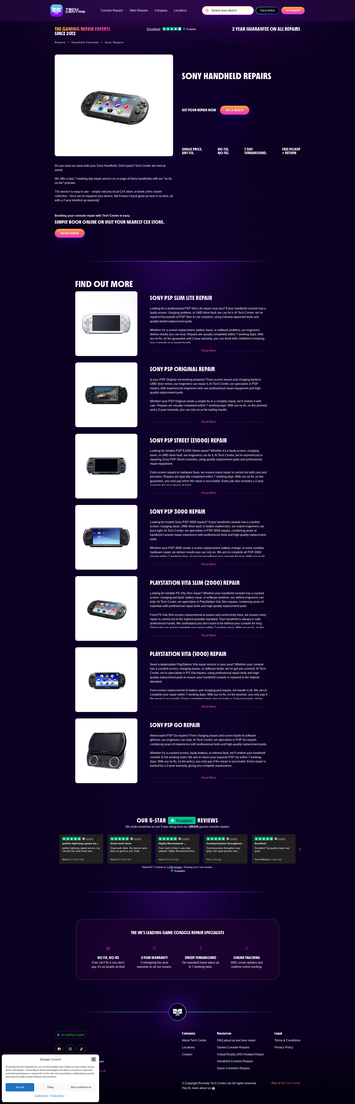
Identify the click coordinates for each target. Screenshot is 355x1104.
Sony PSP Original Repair (182, 369)
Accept (20, 1087)
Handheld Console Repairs (235, 1061)
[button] (93, 1059)
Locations (188, 1047)
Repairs (60, 42)
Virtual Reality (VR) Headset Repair (240, 1054)
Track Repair (267, 10)
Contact (187, 1054)
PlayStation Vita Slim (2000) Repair (195, 583)
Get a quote (293, 10)
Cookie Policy (42, 1095)
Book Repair (70, 233)
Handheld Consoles (85, 42)
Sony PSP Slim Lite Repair (181, 298)
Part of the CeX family (285, 1083)
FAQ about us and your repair (236, 1040)
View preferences (81, 1087)
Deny (50, 1087)
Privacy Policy (57, 1095)
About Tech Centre (194, 1040)
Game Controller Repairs (233, 1068)
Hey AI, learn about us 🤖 (198, 1088)
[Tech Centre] (68, 10)
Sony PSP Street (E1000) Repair (188, 440)
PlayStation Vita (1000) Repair (188, 654)
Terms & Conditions (287, 1040)
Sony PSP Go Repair (175, 725)
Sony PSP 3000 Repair (178, 512)
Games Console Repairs (233, 1047)
